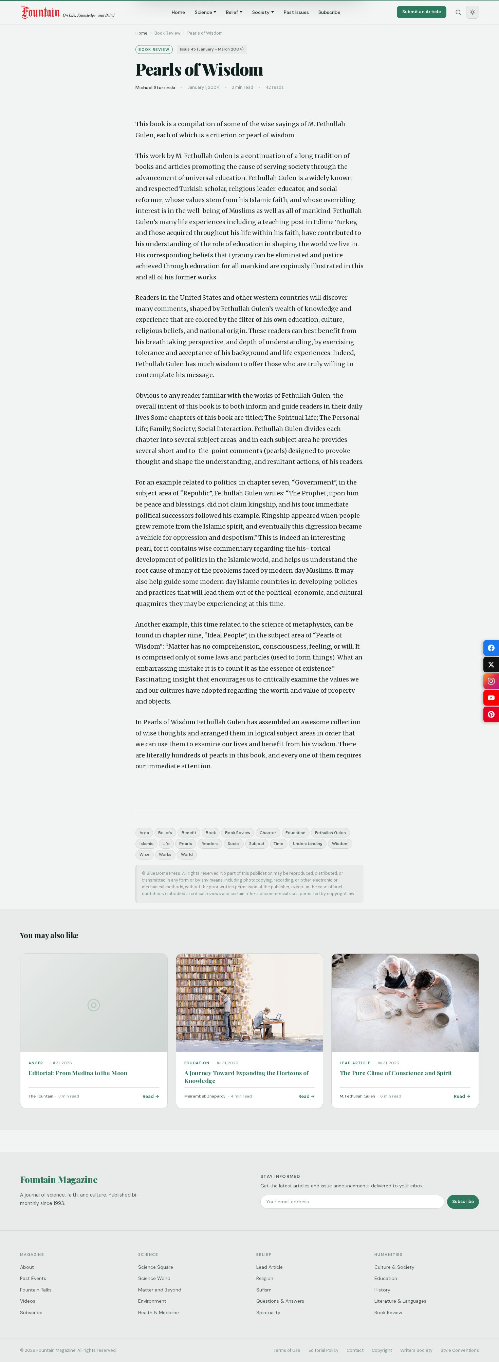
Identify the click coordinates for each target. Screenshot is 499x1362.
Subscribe (329, 12)
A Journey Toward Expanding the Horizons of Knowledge (246, 1076)
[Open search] (458, 12)
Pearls (185, 843)
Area (144, 832)
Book (211, 832)
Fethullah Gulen (330, 832)
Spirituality (268, 1312)
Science (203, 12)
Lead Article (269, 1267)
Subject (256, 843)
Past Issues (296, 12)
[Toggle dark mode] (472, 12)
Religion (264, 1278)
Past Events (33, 1278)
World (187, 854)
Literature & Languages (400, 1301)
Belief (232, 12)
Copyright (382, 1350)
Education (295, 832)
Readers (210, 843)
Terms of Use (287, 1350)
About (27, 1267)
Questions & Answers (280, 1301)
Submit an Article (421, 12)
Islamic (146, 843)
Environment (152, 1301)
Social (234, 843)
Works (165, 854)
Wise (145, 854)
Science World (154, 1278)
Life (166, 843)
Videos (27, 1301)
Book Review (237, 832)
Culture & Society (394, 1267)
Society (261, 12)
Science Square (155, 1267)
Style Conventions (460, 1350)
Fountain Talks (36, 1290)
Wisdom (340, 843)
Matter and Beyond (159, 1290)
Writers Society (416, 1350)
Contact (355, 1350)
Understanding (307, 843)
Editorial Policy (323, 1350)
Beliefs (165, 832)
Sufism (264, 1290)
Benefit (189, 832)
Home (178, 12)
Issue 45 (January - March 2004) (212, 49)
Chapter (268, 832)
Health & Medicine (158, 1312)
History (382, 1290)
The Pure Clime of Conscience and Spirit (395, 1073)
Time (278, 843)
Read (148, 1096)
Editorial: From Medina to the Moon (78, 1073)
